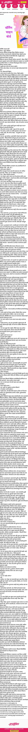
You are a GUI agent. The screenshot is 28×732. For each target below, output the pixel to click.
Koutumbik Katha (16, 706)
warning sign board (13, 715)
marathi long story (17, 710)
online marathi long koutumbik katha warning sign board (13, 713)
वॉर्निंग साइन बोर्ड (4, 49)
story (5, 715)
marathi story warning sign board (10, 712)
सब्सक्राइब (23, 2)
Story (7, 705)
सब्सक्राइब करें (14, 731)
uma (4, 705)
